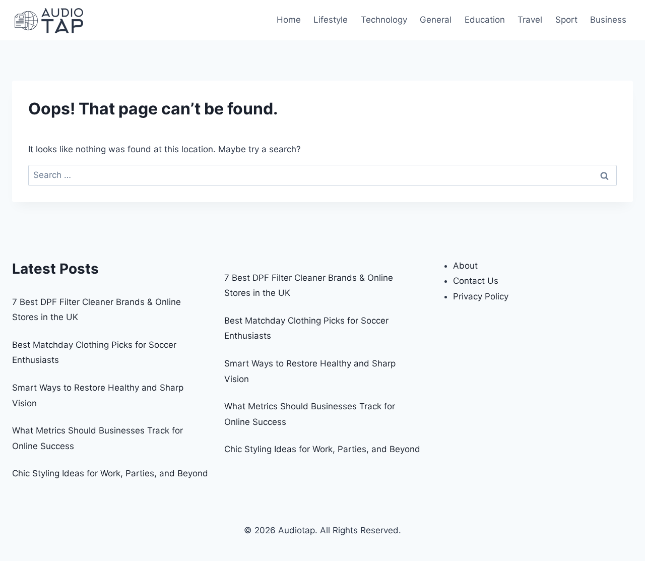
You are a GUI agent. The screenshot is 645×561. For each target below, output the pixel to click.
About (465, 266)
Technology (384, 20)
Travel (530, 20)
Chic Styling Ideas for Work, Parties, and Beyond (110, 473)
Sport (566, 20)
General (436, 20)
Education (485, 20)
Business (608, 20)
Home (289, 20)
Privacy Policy (480, 296)
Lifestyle (330, 20)
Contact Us (475, 281)
